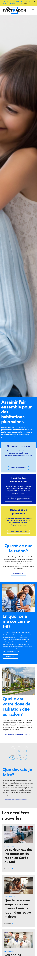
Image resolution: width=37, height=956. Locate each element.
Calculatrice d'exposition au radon (18, 735)
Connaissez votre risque (18, 531)
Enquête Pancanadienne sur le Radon (18, 498)
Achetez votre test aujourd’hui (16, 800)
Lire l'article (7, 869)
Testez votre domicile (18, 468)
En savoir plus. (18, 574)
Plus (25, 4)
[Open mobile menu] (33, 10)
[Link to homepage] (15, 10)
